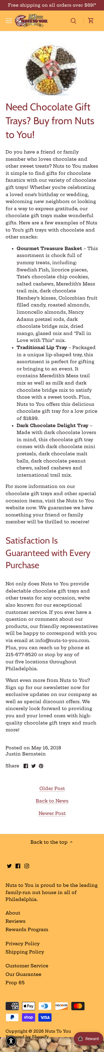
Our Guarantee (23, 974)
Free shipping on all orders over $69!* (52, 5)
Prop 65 (15, 982)
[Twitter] (9, 866)
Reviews (16, 921)
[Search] (73, 20)
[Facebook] (18, 866)
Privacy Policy (23, 943)
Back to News (52, 801)
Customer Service (27, 965)
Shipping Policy (25, 952)
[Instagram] (26, 866)
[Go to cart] (91, 20)
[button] (11, 1040)
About (13, 913)
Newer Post (52, 813)
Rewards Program (27, 929)
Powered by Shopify (27, 1036)
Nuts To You (58, 1031)
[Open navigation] (9, 21)
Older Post (52, 788)
